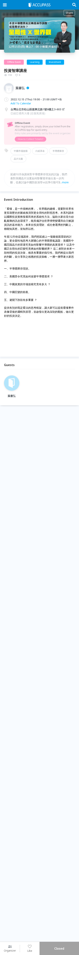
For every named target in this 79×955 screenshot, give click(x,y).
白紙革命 (40, 151)
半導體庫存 (58, 151)
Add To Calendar (21, 103)
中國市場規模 (21, 151)
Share (69, 13)
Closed (59, 948)
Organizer (10, 950)
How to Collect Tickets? (30, 139)
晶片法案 (18, 158)
